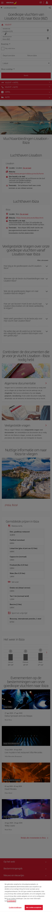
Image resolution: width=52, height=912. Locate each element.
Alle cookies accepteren (33, 907)
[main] (26, 896)
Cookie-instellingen (15, 907)
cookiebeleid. (11, 901)
